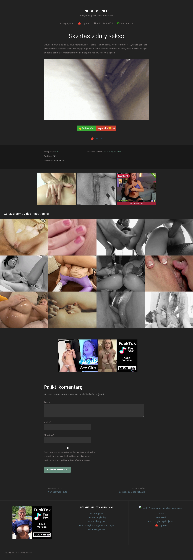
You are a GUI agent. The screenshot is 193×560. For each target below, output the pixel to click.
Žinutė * (47, 402)
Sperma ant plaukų (96, 517)
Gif (56, 151)
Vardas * (47, 422)
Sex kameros (126, 23)
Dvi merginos (96, 513)
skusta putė (108, 151)
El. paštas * (49, 435)
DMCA (161, 513)
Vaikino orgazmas (96, 529)
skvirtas (117, 151)
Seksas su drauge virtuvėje (132, 491)
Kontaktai (161, 517)
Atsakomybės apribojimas (160, 521)
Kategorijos (65, 23)
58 (113, 128)
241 (93, 128)
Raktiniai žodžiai (104, 23)
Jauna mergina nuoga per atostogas (96, 525)
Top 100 (85, 23)
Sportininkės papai (96, 521)
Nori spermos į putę (57, 491)
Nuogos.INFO (96, 10)
